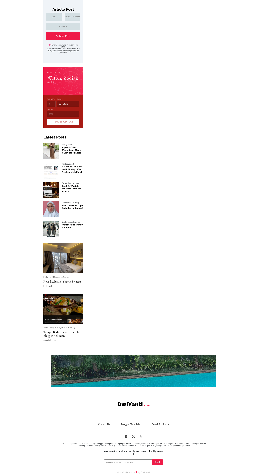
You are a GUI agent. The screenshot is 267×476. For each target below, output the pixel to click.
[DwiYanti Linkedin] (126, 436)
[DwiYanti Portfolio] (141, 436)
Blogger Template (130, 424)
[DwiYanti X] (133, 436)
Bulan (60, 99)
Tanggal (51, 99)
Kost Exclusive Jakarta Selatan (62, 281)
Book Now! (47, 286)
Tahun (50, 109)
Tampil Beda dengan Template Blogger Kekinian (62, 334)
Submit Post (63, 36)
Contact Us (104, 424)
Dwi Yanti (145, 472)
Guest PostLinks (160, 424)
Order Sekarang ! (49, 340)
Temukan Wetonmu (63, 122)
